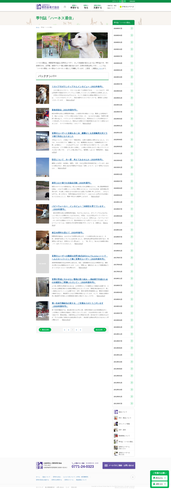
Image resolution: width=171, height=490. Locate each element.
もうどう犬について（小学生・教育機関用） (76, 477)
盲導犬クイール (69, 480)
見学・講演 (122, 430)
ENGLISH (132, 1)
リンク (67, 487)
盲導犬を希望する (57, 480)
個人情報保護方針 (50, 487)
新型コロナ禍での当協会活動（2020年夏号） (72, 183)
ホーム (64, 7)
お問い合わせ (60, 487)
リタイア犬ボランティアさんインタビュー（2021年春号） (78, 86)
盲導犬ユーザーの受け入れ (124, 453)
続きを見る (70, 100)
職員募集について (124, 436)
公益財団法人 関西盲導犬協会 (47, 6)
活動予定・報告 (111, 5)
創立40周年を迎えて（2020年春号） (68, 233)
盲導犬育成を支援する (42, 480)
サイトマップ (39, 487)
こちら (100, 68)
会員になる (159, 484)
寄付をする (159, 478)
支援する (98, 7)
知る (86, 7)
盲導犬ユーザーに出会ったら (124, 447)
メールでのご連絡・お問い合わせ (121, 465)
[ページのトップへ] (133, 477)
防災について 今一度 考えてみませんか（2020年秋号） (78, 159)
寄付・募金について (125, 418)
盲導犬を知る (57, 477)
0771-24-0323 (83, 466)
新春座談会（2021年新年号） (65, 110)
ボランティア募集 (124, 424)
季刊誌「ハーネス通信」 (126, 441)
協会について (111, 8)
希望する (74, 7)
